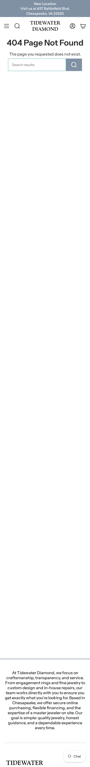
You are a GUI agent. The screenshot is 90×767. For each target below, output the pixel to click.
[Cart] (83, 26)
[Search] (74, 65)
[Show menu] (7, 26)
